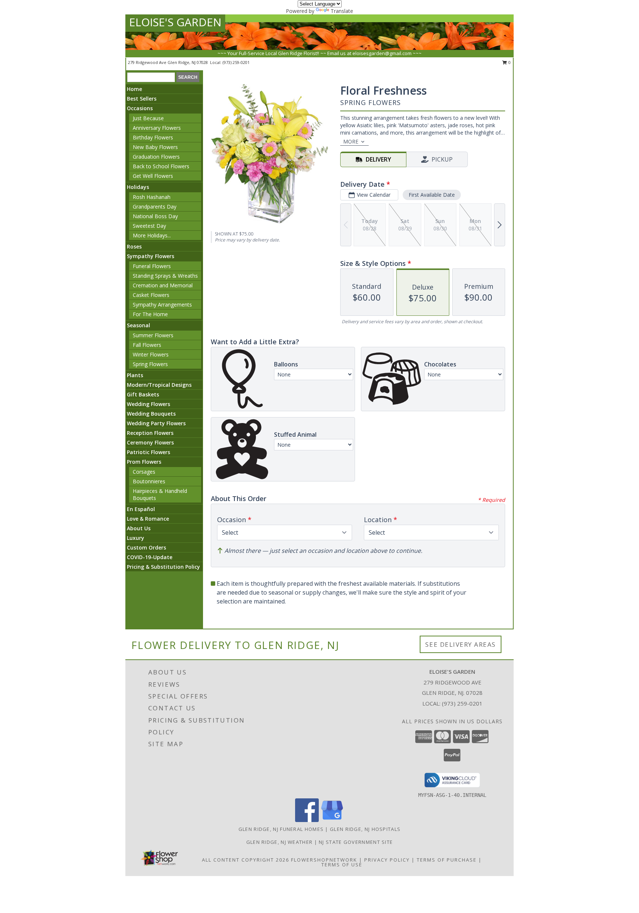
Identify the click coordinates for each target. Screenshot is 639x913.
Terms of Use (341, 864)
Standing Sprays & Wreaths (165, 275)
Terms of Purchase (447, 859)
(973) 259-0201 (236, 62)
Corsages (144, 471)
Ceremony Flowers (150, 442)
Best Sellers (141, 98)
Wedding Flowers (148, 404)
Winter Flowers (151, 354)
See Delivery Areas (460, 644)
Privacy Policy (387, 859)
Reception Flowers (150, 432)
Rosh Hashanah (151, 196)
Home (134, 88)
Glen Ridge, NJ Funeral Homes (281, 829)
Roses (134, 246)
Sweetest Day (149, 225)
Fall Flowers (147, 344)
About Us (139, 528)
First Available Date (432, 194)
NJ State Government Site (356, 842)
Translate (342, 10)
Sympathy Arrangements (162, 304)
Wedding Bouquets (151, 413)
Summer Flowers (153, 335)
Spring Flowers (150, 364)
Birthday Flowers (153, 137)
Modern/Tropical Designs (159, 384)
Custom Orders (146, 547)
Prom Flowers (144, 461)
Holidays (138, 186)
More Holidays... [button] (152, 235)
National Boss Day (155, 216)
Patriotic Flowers (148, 452)
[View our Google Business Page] (332, 820)
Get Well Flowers (153, 175)
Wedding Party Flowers (156, 423)
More (350, 141)
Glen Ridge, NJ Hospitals (365, 829)
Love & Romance (148, 518)
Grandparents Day (154, 206)
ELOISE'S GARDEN (175, 22)
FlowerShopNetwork (324, 859)
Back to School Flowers (161, 166)
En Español (141, 509)
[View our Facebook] (307, 820)
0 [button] (509, 62)
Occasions (140, 108)
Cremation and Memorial (163, 285)
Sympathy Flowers (150, 256)
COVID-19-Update (149, 557)
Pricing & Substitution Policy (163, 566)
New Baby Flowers (155, 147)
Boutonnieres (149, 481)
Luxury (135, 537)
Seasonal (138, 325)
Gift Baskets (143, 394)
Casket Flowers (151, 294)
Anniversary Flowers (157, 127)
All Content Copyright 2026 (245, 859)
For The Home (150, 314)
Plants (135, 375)
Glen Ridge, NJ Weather (279, 842)
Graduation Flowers (156, 156)
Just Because (148, 118)
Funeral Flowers (152, 266)
